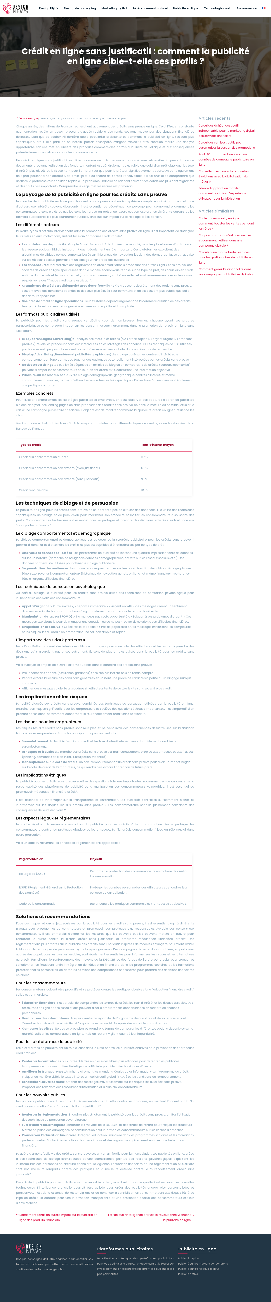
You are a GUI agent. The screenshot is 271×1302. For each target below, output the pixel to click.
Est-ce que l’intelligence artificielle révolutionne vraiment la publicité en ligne (149, 1217)
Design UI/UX (48, 8)
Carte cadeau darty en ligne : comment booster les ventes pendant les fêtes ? (226, 223)
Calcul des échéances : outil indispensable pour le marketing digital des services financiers (227, 130)
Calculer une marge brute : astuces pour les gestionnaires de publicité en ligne (226, 257)
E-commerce (247, 8)
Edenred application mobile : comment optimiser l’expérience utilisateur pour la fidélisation (222, 193)
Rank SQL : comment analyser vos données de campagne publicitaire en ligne (226, 159)
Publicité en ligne (185, 8)
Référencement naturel (150, 8)
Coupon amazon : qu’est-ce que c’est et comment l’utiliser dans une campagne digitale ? (226, 240)
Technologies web (217, 8)
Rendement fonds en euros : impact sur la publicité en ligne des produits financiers (58, 1217)
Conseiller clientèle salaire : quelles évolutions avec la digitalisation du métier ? (224, 176)
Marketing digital (114, 8)
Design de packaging (80, 8)
